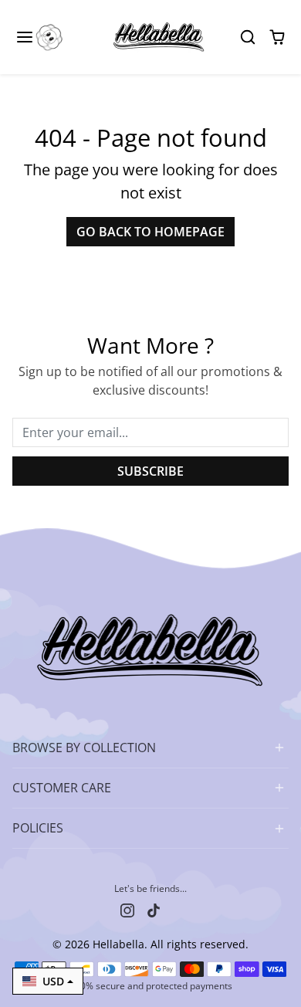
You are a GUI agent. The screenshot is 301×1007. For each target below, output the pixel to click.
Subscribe (150, 471)
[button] (40, 37)
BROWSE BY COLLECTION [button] (84, 747)
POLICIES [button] (37, 827)
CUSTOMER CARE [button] (61, 787)
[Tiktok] (153, 908)
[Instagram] (127, 908)
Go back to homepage (150, 231)
